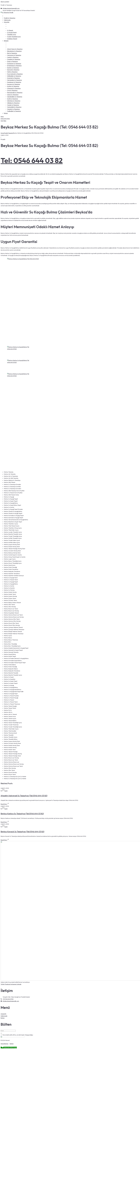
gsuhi (3, 139)
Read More (4, 661)
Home (2, 133)
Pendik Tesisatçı (8, 133)
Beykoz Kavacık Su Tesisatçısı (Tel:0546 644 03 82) (22, 689)
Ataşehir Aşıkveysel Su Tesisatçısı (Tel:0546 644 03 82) (24, 653)
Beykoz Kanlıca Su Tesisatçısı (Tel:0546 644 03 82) (22, 671)
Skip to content (5, 1)
